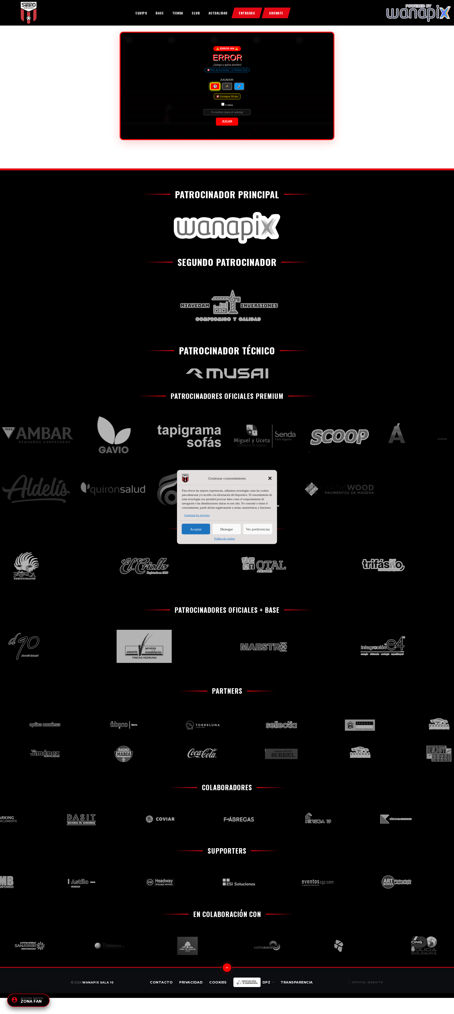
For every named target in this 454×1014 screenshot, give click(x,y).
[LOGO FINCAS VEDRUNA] (119, 646)
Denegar (226, 529)
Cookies (218, 982)
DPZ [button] (266, 982)
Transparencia (297, 982)
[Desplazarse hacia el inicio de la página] (227, 967)
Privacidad (191, 982)
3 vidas (229, 105)
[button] (270, 478)
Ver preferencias (258, 529)
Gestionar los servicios (197, 515)
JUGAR (227, 121)
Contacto (161, 982)
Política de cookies (224, 538)
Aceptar (196, 529)
